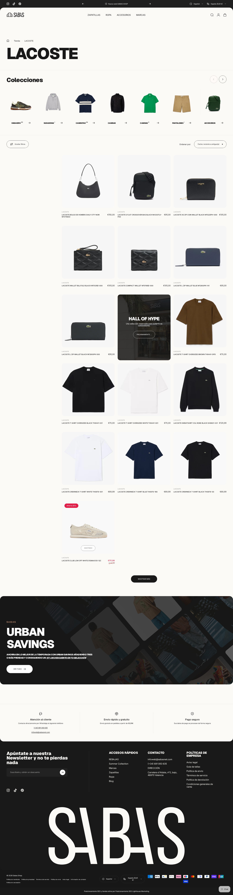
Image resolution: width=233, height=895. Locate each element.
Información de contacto (78, 879)
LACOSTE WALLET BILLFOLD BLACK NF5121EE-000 (82, 285)
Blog (111, 781)
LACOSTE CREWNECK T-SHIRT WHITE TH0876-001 (82, 492)
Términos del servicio (42, 879)
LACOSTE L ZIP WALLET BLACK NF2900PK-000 (81, 354)
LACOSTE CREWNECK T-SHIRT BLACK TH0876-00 (194, 492)
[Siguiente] (150, 4)
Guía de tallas (193, 766)
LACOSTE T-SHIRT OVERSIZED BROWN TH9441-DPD (195, 354)
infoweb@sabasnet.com (40, 732)
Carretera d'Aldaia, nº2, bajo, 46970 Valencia (162, 773)
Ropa (111, 776)
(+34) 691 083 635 (41, 728)
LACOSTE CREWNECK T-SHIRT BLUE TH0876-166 (138, 492)
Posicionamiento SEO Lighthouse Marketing (132, 891)
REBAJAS (114, 759)
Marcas (112, 768)
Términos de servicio (197, 775)
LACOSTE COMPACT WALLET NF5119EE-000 (135, 285)
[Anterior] (83, 4)
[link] (144, 334)
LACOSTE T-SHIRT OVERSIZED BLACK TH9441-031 (82, 423)
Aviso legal (191, 762)
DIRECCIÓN (154, 768)
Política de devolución (197, 779)
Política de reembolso (13, 879)
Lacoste (65, 212)
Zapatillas (114, 772)
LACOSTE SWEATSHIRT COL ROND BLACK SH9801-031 (196, 423)
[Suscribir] (62, 772)
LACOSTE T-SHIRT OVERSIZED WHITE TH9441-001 (138, 423)
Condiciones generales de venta (199, 785)
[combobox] (196, 4)
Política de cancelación (13, 882)
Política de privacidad (27, 879)
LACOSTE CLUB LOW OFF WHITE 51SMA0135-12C (81, 560)
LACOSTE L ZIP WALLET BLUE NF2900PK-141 (191, 285)
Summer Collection (118, 763)
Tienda (17, 41)
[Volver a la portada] (8, 40)
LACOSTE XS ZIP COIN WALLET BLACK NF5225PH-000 (195, 215)
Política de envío (194, 771)
